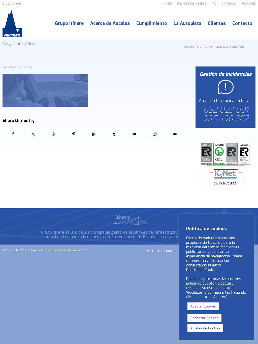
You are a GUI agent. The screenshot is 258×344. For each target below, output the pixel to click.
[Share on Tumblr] (114, 134)
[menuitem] (168, 4)
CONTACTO (229, 4)
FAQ (213, 4)
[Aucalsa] (12, 23)
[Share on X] (33, 134)
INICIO (168, 4)
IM (30, 66)
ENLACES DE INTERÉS (191, 4)
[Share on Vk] (134, 134)
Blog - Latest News (20, 44)
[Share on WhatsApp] (53, 134)
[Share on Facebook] (13, 134)
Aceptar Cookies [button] (203, 306)
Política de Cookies (202, 269)
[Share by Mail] (175, 134)
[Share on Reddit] (155, 134)
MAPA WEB (248, 4)
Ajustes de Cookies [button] (205, 328)
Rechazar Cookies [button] (204, 318)
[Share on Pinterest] (74, 134)
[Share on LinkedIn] (94, 134)
